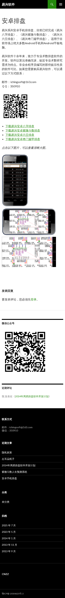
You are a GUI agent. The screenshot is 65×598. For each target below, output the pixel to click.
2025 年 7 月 (9, 525)
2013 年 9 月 (9, 551)
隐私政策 (7, 452)
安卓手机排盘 (9, 478)
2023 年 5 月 (9, 531)
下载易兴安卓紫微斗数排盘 (22, 130)
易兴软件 (8, 4)
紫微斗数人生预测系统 (14, 471)
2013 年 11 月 (9, 544)
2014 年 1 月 (9, 538)
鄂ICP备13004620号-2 (13, 593)
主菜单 (60, 4)
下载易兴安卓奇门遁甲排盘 (22, 139)
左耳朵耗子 (8, 458)
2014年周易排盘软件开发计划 (32, 396)
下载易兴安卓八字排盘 (19, 126)
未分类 (5, 501)
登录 (33, 299)
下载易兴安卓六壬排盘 (19, 134)
